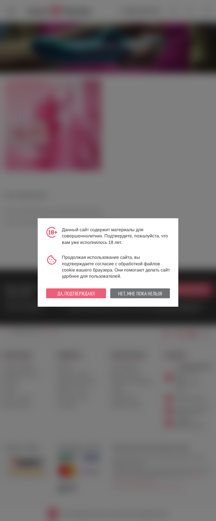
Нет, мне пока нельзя (140, 293)
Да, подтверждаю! (76, 293)
